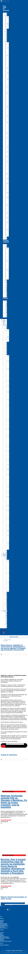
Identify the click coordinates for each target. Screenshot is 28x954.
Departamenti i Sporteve (12, 175)
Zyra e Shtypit (10, 26)
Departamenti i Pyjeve (12, 69)
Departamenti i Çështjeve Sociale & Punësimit (12, 110)
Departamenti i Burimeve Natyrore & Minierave (12, 187)
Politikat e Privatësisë (4, 944)
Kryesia (1, 922)
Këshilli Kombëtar (8, 35)
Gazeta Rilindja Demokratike (8, 295)
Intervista (2, 940)
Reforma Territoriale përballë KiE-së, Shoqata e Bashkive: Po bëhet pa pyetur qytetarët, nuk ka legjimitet (14, 801)
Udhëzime (2, 935)
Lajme (1, 933)
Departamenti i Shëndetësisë (12, 149)
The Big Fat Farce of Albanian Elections (11, 274)
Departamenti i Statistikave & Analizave (12, 225)
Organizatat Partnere (8, 39)
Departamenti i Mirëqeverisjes (12, 194)
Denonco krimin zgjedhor (8, 315)
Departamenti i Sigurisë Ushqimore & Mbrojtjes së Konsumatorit (12, 61)
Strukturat (2, 920)
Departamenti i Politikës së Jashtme (12, 82)
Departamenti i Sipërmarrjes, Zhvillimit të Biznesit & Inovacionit (12, 166)
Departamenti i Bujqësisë (12, 45)
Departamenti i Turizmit (12, 219)
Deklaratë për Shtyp (14, 636)
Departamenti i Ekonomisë (12, 153)
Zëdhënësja (11, 23)
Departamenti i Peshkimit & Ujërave (12, 50)
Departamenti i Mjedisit (12, 214)
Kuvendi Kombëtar (8, 238)
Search (3, 744)
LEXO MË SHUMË (6, 820)
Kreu (4, 6)
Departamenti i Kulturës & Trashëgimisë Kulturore (12, 141)
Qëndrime (2, 938)
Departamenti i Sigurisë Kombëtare (12, 89)
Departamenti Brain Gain (12, 135)
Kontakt (5, 298)
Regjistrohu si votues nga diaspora (8, 309)
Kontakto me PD (8, 303)
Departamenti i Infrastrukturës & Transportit (12, 200)
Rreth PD (4, 8)
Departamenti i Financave (12, 158)
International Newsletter (9, 288)
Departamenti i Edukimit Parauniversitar (12, 118)
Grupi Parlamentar (9, 32)
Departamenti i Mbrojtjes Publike (12, 75)
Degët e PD (2, 926)
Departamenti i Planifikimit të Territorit (12, 208)
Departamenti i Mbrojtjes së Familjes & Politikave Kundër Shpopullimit (12, 99)
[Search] (3, 746)
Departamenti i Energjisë (12, 180)
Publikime (6, 242)
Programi (6, 240)
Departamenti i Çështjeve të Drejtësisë (12, 233)
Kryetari (1, 921)
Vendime (1, 934)
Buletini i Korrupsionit (8, 284)
